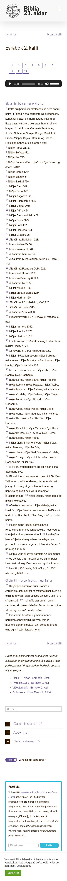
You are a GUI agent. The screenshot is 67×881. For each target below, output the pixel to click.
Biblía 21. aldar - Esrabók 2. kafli (31, 677)
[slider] (55, 83)
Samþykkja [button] (13, 873)
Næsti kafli (54, 34)
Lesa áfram (23, 865)
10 (25, 71)
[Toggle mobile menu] (60, 9)
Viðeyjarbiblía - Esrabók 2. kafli (30, 687)
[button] (33, 724)
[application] (33, 83)
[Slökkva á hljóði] (47, 84)
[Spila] (10, 84)
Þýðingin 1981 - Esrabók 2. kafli (31, 682)
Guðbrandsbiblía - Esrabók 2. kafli (32, 692)
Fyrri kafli (11, 34)
